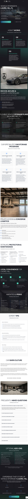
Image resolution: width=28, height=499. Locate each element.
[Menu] (23, 1)
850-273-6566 (7, 487)
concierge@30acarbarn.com (21, 487)
